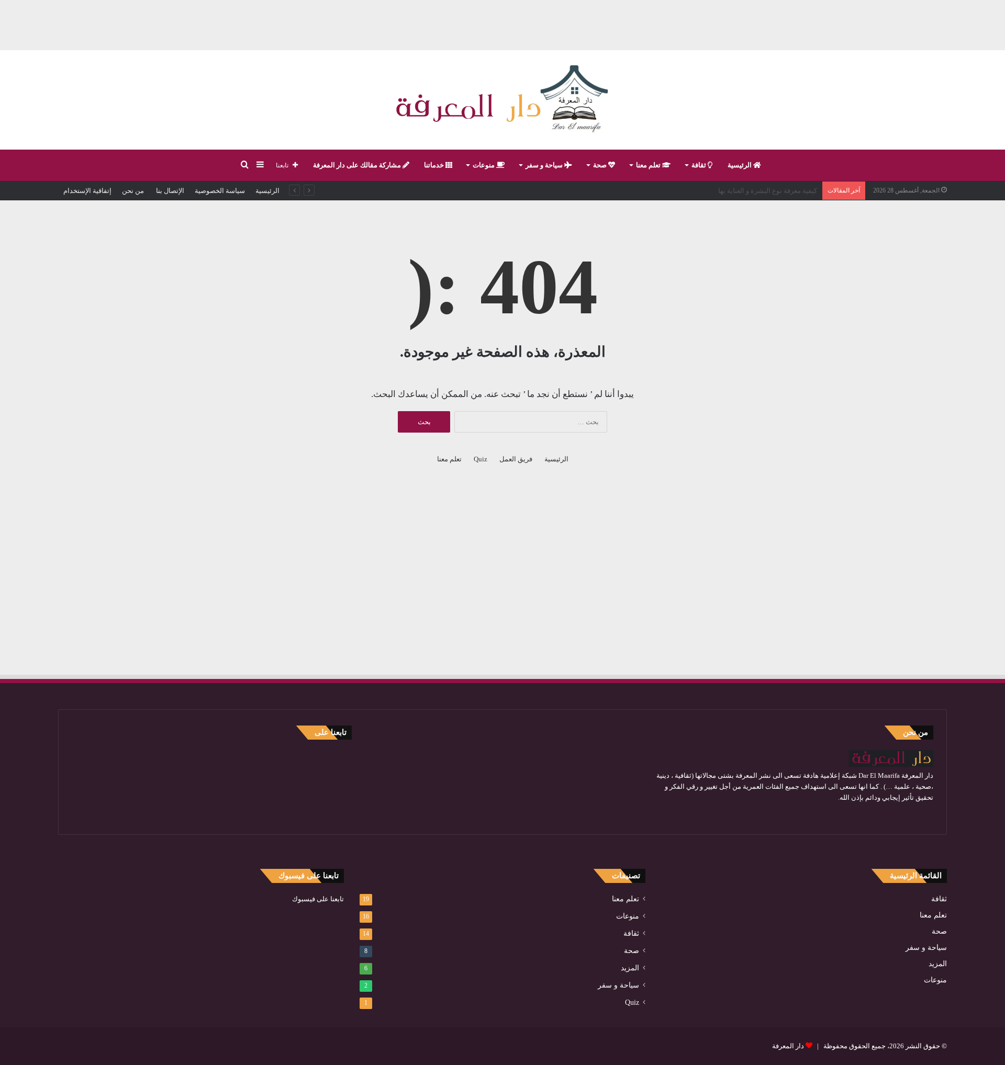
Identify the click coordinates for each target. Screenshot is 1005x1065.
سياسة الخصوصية (220, 191)
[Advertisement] (502, 23)
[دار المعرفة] (502, 100)
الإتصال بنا (169, 191)
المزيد (938, 964)
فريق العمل (515, 459)
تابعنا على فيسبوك (318, 899)
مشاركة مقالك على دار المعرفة (358, 165)
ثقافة (699, 165)
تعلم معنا (649, 165)
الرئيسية (740, 165)
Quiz (480, 459)
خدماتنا (434, 165)
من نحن (133, 191)
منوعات (484, 165)
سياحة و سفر (545, 165)
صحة (600, 165)
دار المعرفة (788, 1046)
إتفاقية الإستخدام (87, 191)
